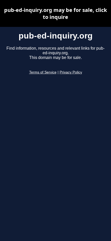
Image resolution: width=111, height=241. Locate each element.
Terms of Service (43, 72)
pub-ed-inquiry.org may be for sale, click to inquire (55, 13)
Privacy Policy (71, 72)
